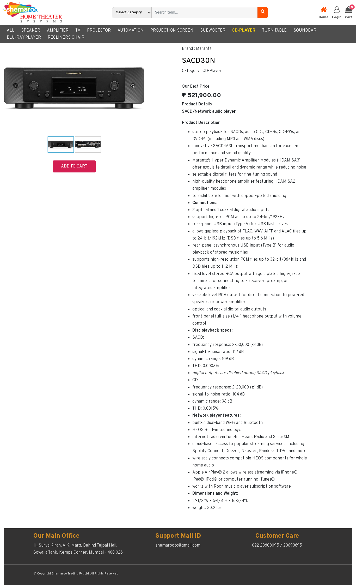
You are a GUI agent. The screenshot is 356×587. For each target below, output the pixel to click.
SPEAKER (30, 30)
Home (323, 17)
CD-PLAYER (243, 30)
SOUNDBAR (304, 30)
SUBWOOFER (212, 30)
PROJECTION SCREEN (171, 30)
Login (336, 17)
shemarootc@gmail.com (178, 545)
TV (77, 30)
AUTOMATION (131, 30)
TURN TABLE (274, 30)
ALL (10, 30)
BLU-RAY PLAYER (24, 37)
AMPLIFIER (58, 30)
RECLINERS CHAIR (66, 37)
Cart (348, 12)
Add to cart (74, 166)
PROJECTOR (99, 30)
